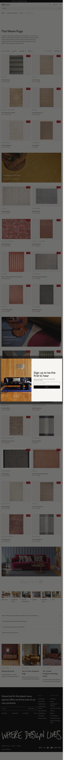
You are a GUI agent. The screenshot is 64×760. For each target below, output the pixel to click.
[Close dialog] (61, 360)
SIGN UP (47, 387)
